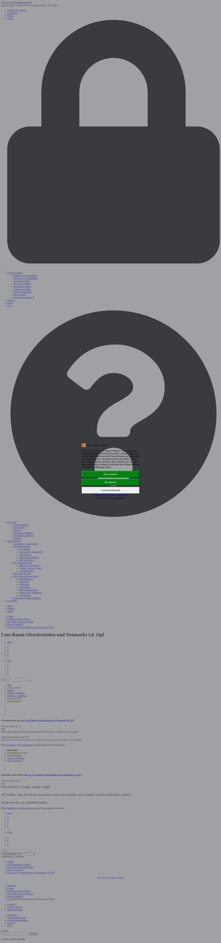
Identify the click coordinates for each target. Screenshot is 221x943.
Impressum (122, 495)
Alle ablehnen (110, 482)
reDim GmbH (120, 498)
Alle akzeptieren (111, 474)
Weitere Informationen (104, 495)
